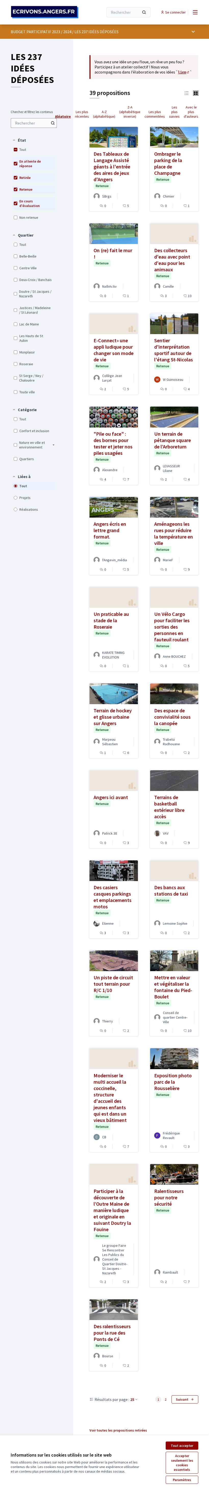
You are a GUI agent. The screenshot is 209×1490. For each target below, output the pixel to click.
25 (132, 1399)
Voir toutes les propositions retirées (118, 1430)
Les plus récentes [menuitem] (82, 114)
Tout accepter (182, 1445)
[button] (19, 140)
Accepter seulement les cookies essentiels (182, 1463)
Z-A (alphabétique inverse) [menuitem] (129, 112)
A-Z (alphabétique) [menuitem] (104, 114)
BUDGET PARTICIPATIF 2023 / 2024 (41, 31)
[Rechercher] (144, 12)
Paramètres (182, 1479)
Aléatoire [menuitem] (63, 116)
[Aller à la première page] (45, 12)
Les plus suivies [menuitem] (174, 112)
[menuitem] (34, 123)
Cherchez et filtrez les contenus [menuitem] (32, 112)
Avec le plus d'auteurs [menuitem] (191, 112)
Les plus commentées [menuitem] (155, 114)
